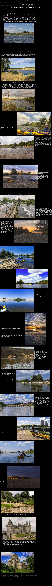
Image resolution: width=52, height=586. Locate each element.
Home (11, 7)
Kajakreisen (26, 7)
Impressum (39, 7)
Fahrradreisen (16, 7)
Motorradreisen (21, 7)
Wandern (30, 7)
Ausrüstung (34, 7)
